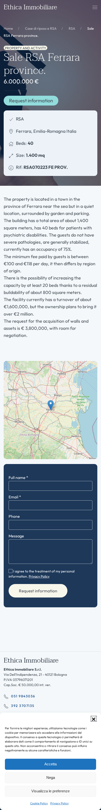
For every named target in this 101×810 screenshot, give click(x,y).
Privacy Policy (59, 803)
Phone (14, 516)
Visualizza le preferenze (50, 791)
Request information (31, 100)
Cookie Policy (39, 803)
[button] (93, 718)
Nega (50, 777)
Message (16, 535)
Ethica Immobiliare (30, 7)
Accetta (50, 764)
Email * (15, 496)
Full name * (18, 477)
